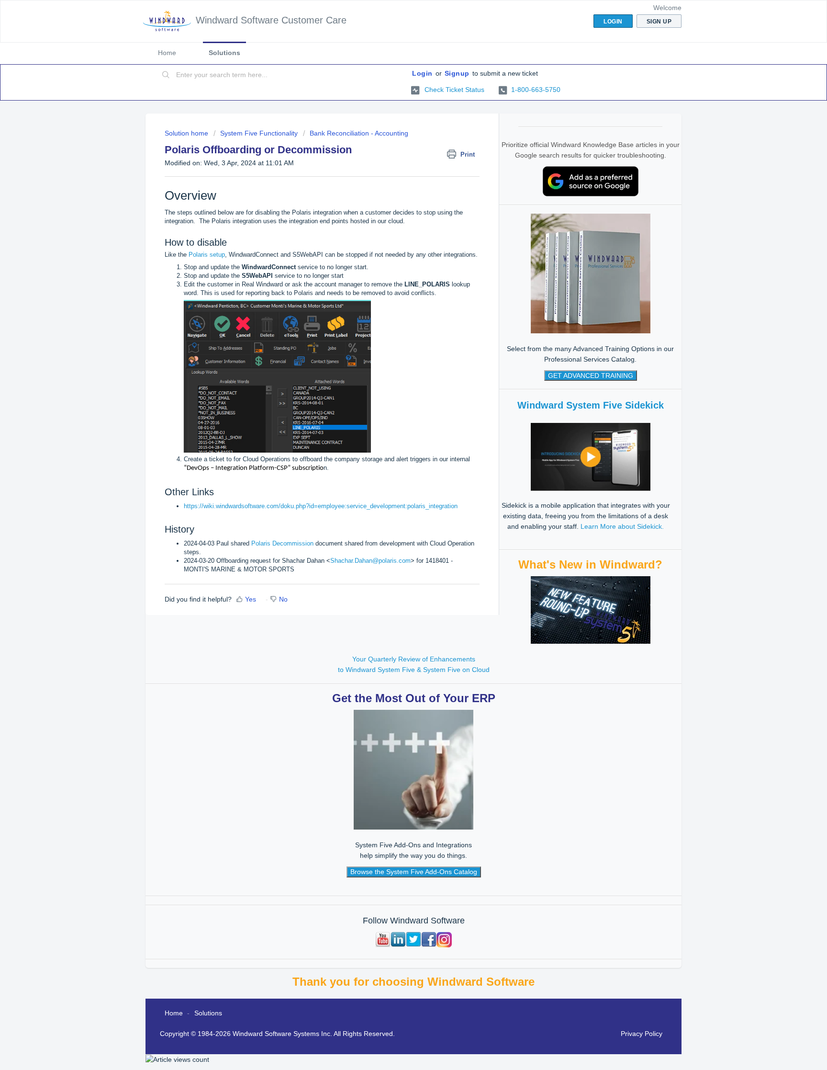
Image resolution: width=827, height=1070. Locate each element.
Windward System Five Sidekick (590, 405)
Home (167, 53)
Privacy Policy (641, 1033)
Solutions (224, 53)
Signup (457, 73)
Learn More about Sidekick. (622, 526)
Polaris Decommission (283, 543)
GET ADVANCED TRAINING (590, 375)
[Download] (395, 420)
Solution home (187, 133)
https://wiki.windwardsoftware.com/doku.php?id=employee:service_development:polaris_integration (321, 506)
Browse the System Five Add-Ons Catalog (413, 872)
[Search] (166, 75)
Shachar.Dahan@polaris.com (370, 560)
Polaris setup (207, 254)
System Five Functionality (259, 133)
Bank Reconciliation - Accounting (359, 133)
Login (422, 73)
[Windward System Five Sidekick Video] (590, 456)
